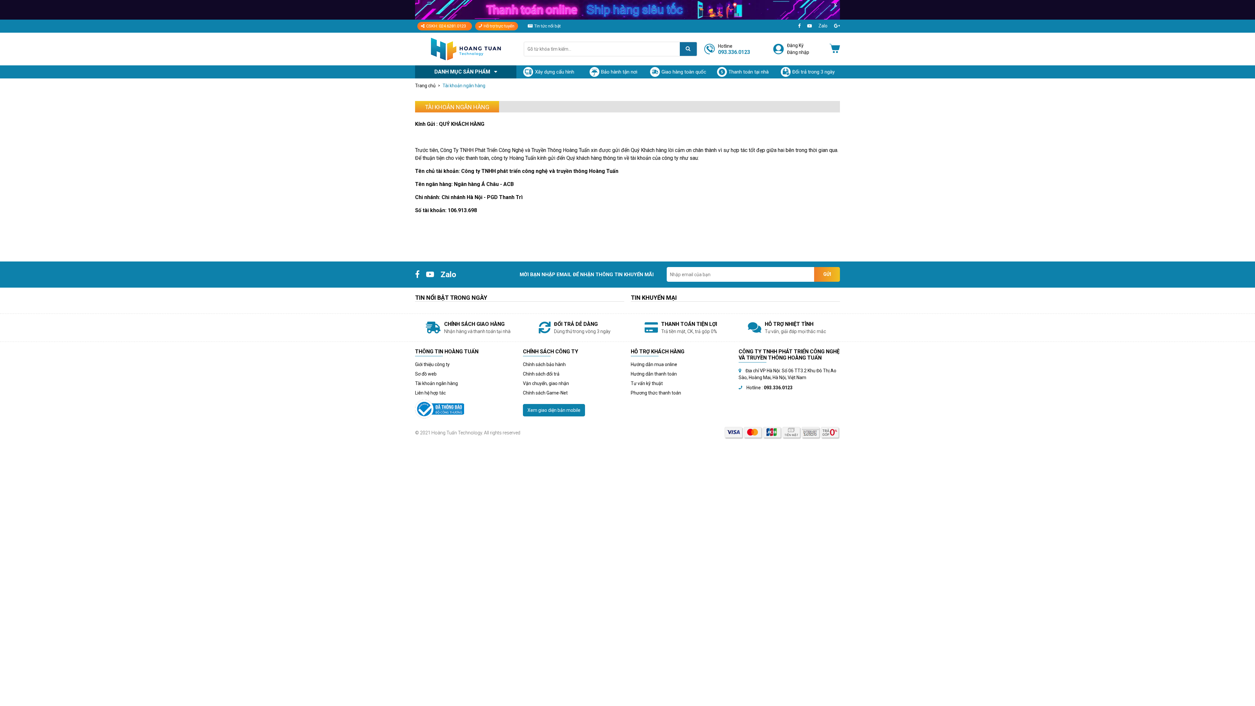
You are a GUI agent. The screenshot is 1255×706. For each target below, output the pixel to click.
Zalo (823, 25)
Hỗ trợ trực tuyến (499, 26)
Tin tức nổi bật (547, 26)
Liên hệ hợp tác (430, 392)
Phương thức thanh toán (656, 392)
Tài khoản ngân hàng (436, 383)
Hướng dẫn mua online (654, 364)
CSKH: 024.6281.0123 (446, 26)
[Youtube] (809, 26)
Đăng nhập (798, 52)
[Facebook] (799, 26)
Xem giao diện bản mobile (553, 410)
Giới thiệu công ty (432, 364)
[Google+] (837, 26)
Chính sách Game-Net (545, 392)
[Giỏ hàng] (834, 49)
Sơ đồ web (426, 374)
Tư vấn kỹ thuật (647, 383)
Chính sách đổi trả (541, 374)
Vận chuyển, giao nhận (546, 383)
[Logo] (465, 48)
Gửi (827, 274)
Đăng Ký (795, 45)
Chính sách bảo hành (544, 364)
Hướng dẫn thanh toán (654, 374)
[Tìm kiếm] (688, 49)
